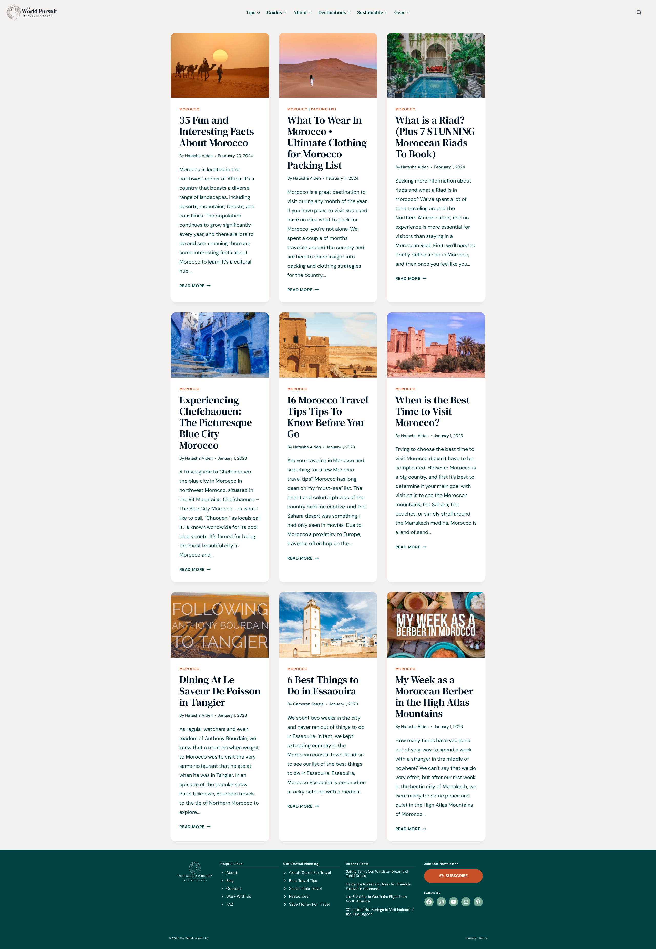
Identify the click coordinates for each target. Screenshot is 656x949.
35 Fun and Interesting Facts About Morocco (216, 131)
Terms (483, 938)
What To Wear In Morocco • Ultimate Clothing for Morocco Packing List (327, 142)
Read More (195, 285)
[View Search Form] (643, 12)
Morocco (189, 109)
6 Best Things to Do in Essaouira (323, 685)
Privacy (471, 938)
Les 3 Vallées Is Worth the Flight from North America (376, 899)
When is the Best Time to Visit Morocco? (432, 411)
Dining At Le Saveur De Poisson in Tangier (220, 691)
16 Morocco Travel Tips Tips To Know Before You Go (327, 417)
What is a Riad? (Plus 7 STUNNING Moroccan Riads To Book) (435, 137)
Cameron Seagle (308, 704)
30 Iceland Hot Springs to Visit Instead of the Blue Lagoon (380, 911)
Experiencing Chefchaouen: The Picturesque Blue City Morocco (215, 422)
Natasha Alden (199, 155)
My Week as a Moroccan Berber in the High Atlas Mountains (434, 696)
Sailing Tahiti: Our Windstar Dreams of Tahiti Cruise (377, 873)
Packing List (323, 109)
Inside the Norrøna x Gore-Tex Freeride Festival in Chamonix (378, 886)
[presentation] (220, 65)
